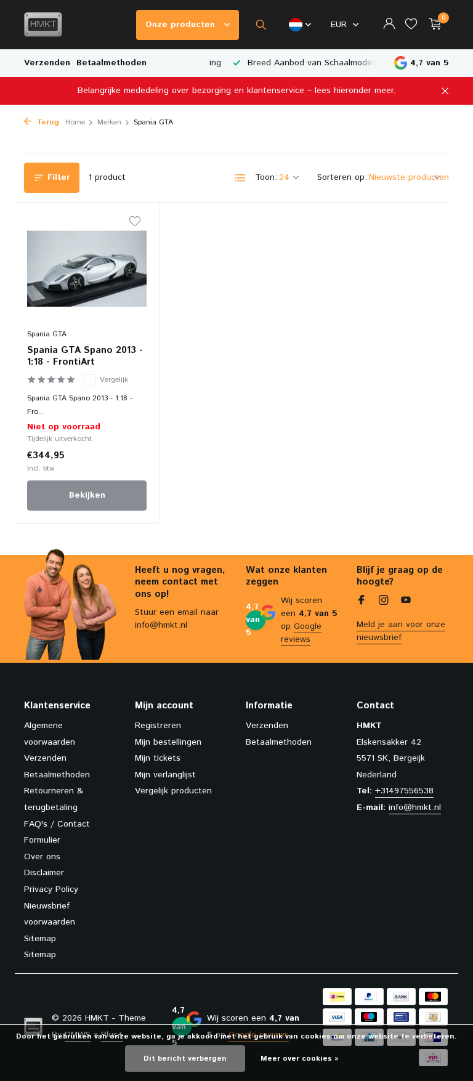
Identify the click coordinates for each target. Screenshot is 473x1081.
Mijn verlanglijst (165, 775)
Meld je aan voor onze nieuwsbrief (401, 631)
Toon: (266, 177)
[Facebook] (361, 601)
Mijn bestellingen (168, 742)
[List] (240, 178)
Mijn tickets (157, 758)
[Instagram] (384, 601)
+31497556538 (404, 791)
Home (75, 122)
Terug (46, 122)
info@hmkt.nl (415, 807)
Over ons (42, 857)
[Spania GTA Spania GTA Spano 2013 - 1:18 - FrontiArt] (87, 268)
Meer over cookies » (300, 1058)
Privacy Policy (51, 889)
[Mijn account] (389, 25)
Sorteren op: (342, 177)
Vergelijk (114, 380)
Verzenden (47, 63)
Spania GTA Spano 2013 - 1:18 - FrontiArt (85, 356)
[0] (432, 25)
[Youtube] (406, 601)
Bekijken (87, 495)
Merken (109, 122)
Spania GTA (47, 334)
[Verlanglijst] (411, 25)
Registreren (158, 725)
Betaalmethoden (111, 63)
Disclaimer (44, 873)
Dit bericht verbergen (185, 1058)
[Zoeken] (261, 24)
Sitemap (40, 939)
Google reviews (301, 633)
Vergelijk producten (173, 791)
